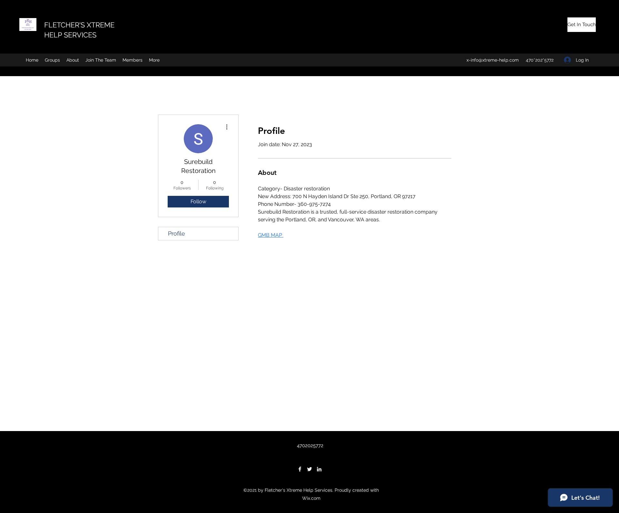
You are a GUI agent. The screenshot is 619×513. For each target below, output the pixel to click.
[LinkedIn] (319, 469)
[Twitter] (309, 469)
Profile (176, 233)
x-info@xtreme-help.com (493, 60)
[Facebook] (300, 469)
